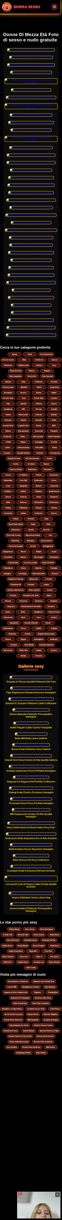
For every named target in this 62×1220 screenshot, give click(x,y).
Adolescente (23, 365)
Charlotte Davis (30, 940)
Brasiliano (8, 393)
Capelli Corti (23, 426)
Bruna (38, 426)
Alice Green (30, 929)
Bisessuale (23, 415)
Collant (16, 519)
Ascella (54, 442)
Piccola (39, 409)
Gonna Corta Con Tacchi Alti (20, 1036)
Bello (23, 612)
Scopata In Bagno (51, 1020)
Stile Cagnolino (15, 376)
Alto (50, 535)
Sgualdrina (14, 623)
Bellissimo (38, 480)
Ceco (38, 617)
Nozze (23, 568)
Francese (23, 601)
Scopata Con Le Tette (36, 1009)
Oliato (49, 595)
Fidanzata (23, 508)
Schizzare (39, 513)
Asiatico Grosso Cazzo (43, 1025)
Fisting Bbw (53, 992)
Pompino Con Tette (31, 595)
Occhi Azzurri (46, 541)
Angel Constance (16, 951)
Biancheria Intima (33, 535)
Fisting (8, 508)
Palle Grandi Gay (20, 1003)
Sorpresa (39, 601)
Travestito (39, 431)
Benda (23, 656)
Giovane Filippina (51, 1014)
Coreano (38, 656)
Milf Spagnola (33, 1020)
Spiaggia (7, 574)
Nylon (7, 612)
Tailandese (8, 568)
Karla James (39, 935)
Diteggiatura (48, 546)
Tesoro (8, 475)
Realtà (31, 530)
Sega (46, 519)
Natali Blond (23, 946)
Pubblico (8, 491)
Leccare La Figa (30, 563)
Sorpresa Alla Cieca (43, 998)
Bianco (23, 557)
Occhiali (54, 382)
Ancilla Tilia (7, 935)
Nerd (23, 617)
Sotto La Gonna (16, 469)
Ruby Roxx (54, 935)
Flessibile (39, 448)
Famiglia (53, 568)
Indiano (8, 382)
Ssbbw (23, 513)
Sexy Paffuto (11, 1047)
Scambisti (8, 557)
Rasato (39, 508)
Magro (23, 442)
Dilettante (8, 365)
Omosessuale (23, 448)
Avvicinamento (46, 354)
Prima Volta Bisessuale (19, 1042)
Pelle (48, 524)
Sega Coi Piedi (48, 563)
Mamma (38, 568)
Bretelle (38, 420)
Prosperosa (55, 453)
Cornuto (49, 579)
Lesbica (54, 398)
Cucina (49, 458)
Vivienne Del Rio (49, 940)
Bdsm (39, 387)
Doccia (54, 513)
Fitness (32, 371)
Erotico (54, 617)
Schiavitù (7, 437)
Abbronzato (8, 628)
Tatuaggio (39, 442)
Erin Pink (48, 951)
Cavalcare (54, 475)
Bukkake (54, 639)
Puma (54, 448)
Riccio (23, 552)
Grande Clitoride (31, 623)
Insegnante (54, 557)
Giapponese (8, 552)
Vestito (33, 546)
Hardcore (39, 360)
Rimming (15, 541)
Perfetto (31, 519)
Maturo (39, 486)
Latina (7, 448)
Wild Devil (7, 962)
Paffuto (39, 404)
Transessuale (8, 387)
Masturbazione (39, 574)
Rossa (8, 497)
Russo (54, 404)
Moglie (38, 552)
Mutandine (8, 480)
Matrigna (30, 541)
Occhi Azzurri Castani (13, 1014)
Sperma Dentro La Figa (49, 1031)
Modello (24, 387)
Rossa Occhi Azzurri (45, 1036)
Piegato (47, 371)
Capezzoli (54, 486)
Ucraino (13, 595)
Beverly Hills (23, 935)
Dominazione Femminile (31, 606)
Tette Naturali (47, 376)
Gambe (23, 404)
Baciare (55, 574)
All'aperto (54, 497)
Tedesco (23, 502)
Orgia (33, 524)
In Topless (23, 475)
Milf (23, 409)
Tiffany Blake (14, 929)
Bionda (54, 415)
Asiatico (38, 365)
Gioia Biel (33, 951)
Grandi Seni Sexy (11, 1031)
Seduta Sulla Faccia (15, 590)
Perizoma (47, 469)
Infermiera (16, 530)
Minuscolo (33, 579)
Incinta (49, 590)
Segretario (54, 387)
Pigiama (37, 992)
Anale (38, 497)
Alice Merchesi (13, 940)
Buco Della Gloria (16, 524)
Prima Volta (39, 398)
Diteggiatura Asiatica (30, 987)
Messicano (8, 650)
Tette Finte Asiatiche (40, 1003)
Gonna (8, 415)
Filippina (38, 491)
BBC (54, 426)
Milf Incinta (50, 1047)
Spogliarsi (38, 612)
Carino (15, 464)
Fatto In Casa (54, 612)
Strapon (14, 645)
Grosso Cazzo (8, 360)
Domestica (53, 502)
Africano (8, 420)
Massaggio (38, 557)
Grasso (23, 393)
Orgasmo (11, 606)
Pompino (54, 431)
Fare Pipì (23, 480)
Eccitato (31, 464)
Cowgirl (54, 409)
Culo (24, 398)
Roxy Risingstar (46, 929)
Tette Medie (29, 645)
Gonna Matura (28, 1031)
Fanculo (38, 415)
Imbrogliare (38, 639)
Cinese (8, 639)
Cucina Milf (11, 987)
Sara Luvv (24, 957)
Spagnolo (23, 486)
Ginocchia (23, 650)
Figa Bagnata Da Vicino (19, 1025)
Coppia (39, 650)
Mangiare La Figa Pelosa (12, 1009)
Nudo (22, 437)
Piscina (8, 601)
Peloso (39, 475)
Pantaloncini (16, 585)
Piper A (39, 957)
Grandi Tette (8, 426)
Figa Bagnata (50, 987)
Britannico (38, 502)
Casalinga (22, 574)
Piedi (30, 354)
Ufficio (8, 431)
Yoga (23, 382)
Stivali (47, 623)
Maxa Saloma (8, 957)
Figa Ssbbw (41, 1053)
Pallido (38, 628)
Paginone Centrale (15, 579)
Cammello (8, 513)
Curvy (54, 480)
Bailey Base (7, 946)
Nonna (14, 354)
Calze (8, 486)
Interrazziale (38, 437)
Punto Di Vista (15, 371)
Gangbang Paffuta (23, 1053)
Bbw (24, 360)
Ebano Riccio (33, 1014)
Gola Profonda (54, 437)
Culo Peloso (55, 1009)
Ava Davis (54, 957)
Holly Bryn (54, 946)
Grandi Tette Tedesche (13, 1020)
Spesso (55, 360)
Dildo (8, 502)
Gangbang (8, 409)
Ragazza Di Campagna (20, 998)
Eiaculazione (23, 431)
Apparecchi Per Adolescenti (15, 992)
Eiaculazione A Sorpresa (18, 981)
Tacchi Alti (31, 376)
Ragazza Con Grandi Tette (43, 981)
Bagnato (53, 601)
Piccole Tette (8, 398)
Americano (8, 617)
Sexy (54, 365)
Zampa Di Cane (14, 458)
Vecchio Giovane (32, 458)
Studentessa (54, 491)
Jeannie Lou (39, 962)
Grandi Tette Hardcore (31, 1047)
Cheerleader (13, 563)
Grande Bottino (23, 453)
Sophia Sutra (23, 962)
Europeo (51, 606)
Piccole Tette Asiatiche (43, 1042)
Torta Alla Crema (13, 535)
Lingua (46, 585)
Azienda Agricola (46, 645)
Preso (23, 628)
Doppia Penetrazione (46, 634)
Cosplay (7, 453)
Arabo (54, 552)
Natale (23, 420)
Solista (23, 491)
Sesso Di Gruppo (16, 546)
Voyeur (46, 464)
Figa (8, 404)
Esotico (54, 650)
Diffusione (32, 469)
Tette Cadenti (34, 590)
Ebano (38, 393)
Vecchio (46, 530)
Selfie (54, 420)
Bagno (23, 639)
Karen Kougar (38, 946)
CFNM (8, 442)
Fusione (31, 585)
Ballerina (12, 634)
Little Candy (31, 968)
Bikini (54, 393)
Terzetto (39, 453)
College (54, 628)
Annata (54, 508)
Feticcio (23, 497)
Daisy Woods (54, 962)
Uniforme (39, 382)
